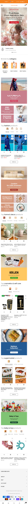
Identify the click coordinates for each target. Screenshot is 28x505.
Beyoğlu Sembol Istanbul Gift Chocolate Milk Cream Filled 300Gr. (7, 388)
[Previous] (1, 68)
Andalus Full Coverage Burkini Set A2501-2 (6, 156)
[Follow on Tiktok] (23, 1)
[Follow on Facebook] (17, 1)
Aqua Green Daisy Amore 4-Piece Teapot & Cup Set (7, 245)
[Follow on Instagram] (20, 1)
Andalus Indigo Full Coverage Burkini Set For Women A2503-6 (19, 156)
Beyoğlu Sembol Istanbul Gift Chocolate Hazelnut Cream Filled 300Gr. (19, 388)
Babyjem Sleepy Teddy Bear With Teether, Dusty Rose (7, 458)
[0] (25, 5)
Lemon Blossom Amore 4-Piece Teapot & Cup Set (20, 245)
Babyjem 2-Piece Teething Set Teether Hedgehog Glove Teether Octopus (20, 458)
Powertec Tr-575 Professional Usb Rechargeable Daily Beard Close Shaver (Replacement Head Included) (7, 317)
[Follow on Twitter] (18, 1)
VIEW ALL (14, 161)
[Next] (27, 68)
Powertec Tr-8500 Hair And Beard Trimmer (20, 315)
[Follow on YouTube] (22, 1)
